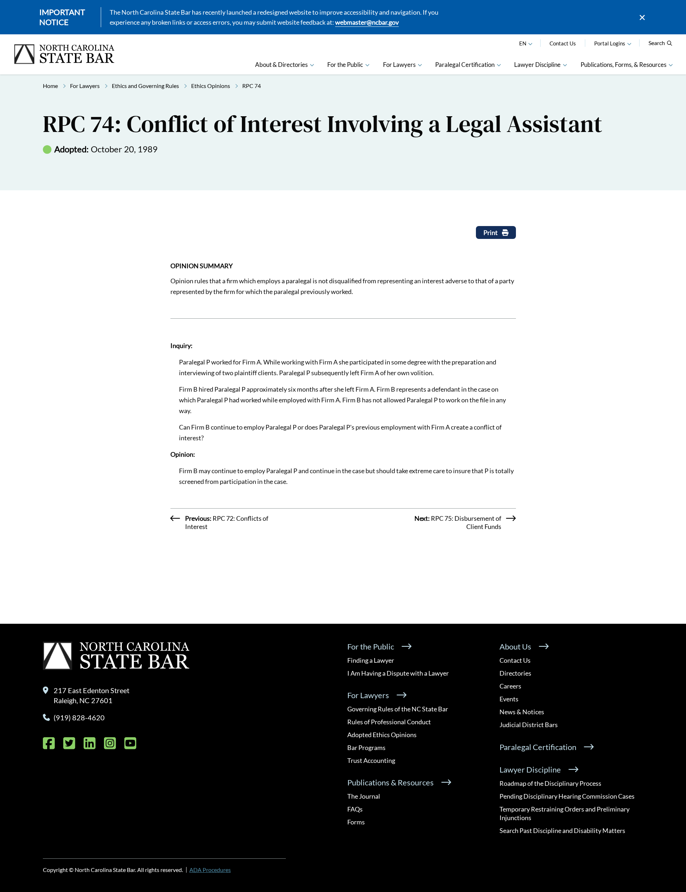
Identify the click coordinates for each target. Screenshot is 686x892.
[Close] (642, 17)
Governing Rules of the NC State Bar (397, 709)
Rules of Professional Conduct (389, 722)
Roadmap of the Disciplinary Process (550, 783)
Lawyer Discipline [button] (537, 64)
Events (508, 699)
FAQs (355, 809)
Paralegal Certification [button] (464, 64)
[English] (530, 43)
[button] (629, 43)
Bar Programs (366, 747)
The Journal (363, 796)
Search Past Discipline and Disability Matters (562, 830)
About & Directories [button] (281, 64)
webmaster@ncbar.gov (367, 22)
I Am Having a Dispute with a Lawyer (398, 673)
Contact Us (563, 43)
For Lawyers (85, 85)
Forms (356, 822)
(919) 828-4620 (79, 717)
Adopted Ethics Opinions (382, 735)
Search (656, 42)
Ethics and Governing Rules (145, 85)
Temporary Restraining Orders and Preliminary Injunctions (564, 813)
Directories (515, 673)
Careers (510, 686)
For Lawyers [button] (399, 64)
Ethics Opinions (210, 85)
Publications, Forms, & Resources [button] (623, 64)
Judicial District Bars (528, 725)
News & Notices (521, 712)
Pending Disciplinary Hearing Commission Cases (567, 796)
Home (50, 85)
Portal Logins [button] (609, 43)
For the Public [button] (345, 64)
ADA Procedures (210, 869)
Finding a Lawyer (370, 660)
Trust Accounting (371, 760)
